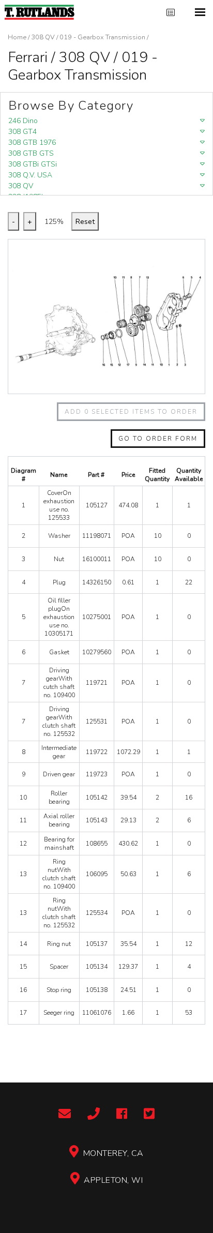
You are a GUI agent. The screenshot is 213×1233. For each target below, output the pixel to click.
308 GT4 (22, 132)
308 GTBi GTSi (32, 164)
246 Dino (23, 121)
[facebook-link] (121, 1114)
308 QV (43, 37)
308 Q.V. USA (30, 175)
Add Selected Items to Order (131, 412)
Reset (85, 222)
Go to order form (157, 438)
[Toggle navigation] (200, 12)
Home (17, 37)
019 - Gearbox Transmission (102, 37)
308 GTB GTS (31, 153)
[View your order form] (170, 12)
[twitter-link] (149, 1114)
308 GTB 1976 (32, 142)
